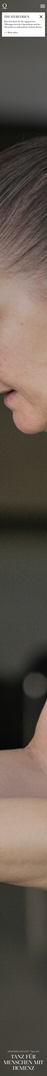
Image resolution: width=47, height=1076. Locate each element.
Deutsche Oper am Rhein (4, 6)
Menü (42, 6)
